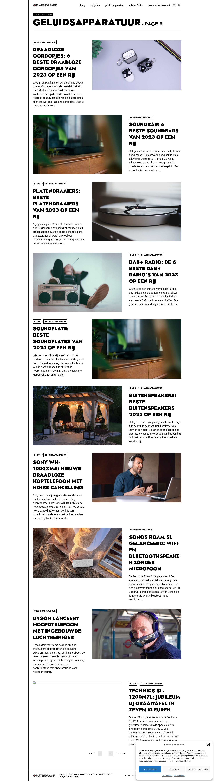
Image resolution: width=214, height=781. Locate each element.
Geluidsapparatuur (114, 5)
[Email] (174, 5)
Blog (82, 5)
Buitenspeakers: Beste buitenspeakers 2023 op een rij (152, 405)
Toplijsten (95, 5)
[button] (208, 744)
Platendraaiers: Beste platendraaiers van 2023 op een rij (56, 204)
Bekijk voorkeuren (198, 769)
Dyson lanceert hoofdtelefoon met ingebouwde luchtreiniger (57, 628)
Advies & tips (136, 5)
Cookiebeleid (167, 776)
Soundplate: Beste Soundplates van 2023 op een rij (58, 338)
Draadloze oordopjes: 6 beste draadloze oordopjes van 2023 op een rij (57, 62)
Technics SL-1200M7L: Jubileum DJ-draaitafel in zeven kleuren (154, 700)
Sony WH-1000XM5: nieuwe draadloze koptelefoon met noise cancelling (58, 475)
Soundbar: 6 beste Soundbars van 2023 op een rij (154, 134)
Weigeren (174, 769)
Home (127, 775)
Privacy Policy (179, 776)
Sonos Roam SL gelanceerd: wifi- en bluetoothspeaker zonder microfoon (154, 553)
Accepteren (150, 769)
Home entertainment (159, 5)
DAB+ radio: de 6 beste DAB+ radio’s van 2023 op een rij (153, 272)
